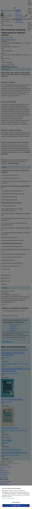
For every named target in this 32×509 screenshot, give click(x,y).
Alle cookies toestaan (16, 505)
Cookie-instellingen (16, 502)
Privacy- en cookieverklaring (8, 498)
